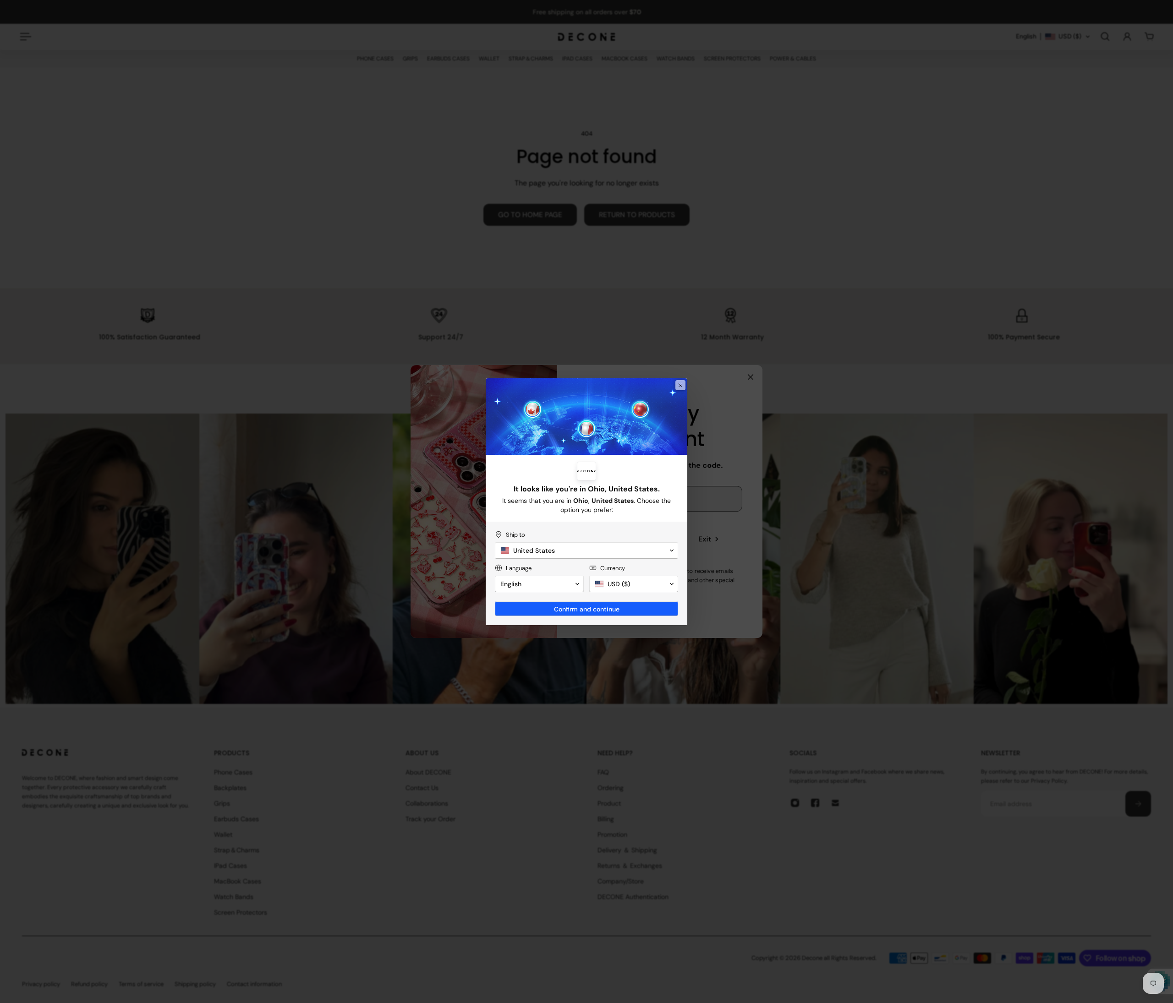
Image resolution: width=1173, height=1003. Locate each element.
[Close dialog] (680, 385)
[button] (586, 550)
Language (519, 568)
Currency (612, 568)
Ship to (515, 535)
